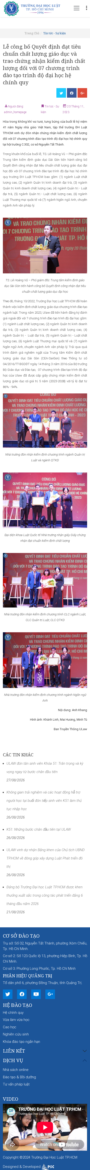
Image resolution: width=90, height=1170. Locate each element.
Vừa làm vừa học (16, 1020)
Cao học (9, 1027)
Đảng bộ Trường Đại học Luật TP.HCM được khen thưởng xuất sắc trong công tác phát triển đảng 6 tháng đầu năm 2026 (44, 895)
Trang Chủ (31, 33)
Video (10, 1099)
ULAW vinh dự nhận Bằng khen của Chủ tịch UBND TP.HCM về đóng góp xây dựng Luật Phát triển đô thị (45, 858)
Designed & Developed (22, 1167)
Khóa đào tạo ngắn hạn (21, 1041)
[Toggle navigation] (76, 8)
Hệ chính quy (13, 1012)
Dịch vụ (13, 1061)
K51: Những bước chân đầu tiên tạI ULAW (38, 829)
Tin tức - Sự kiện (54, 33)
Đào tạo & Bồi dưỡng (19, 1077)
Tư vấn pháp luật (16, 1084)
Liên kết (14, 1051)
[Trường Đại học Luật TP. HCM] (34, 8)
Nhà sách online (16, 1070)
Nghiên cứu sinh (16, 1034)
